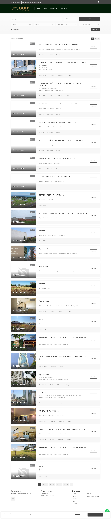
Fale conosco (63, 8)
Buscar (89, 18)
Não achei (89, 493)
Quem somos (53, 8)
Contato (75, 503)
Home (74, 493)
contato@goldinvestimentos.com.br (21, 493)
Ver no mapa (95, 29)
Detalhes (93, 46)
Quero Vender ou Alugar (93, 496)
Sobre (74, 501)
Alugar (45, 8)
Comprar (38, 8)
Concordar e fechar (95, 515)
